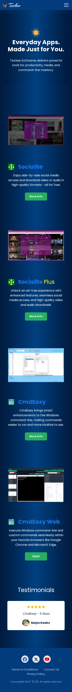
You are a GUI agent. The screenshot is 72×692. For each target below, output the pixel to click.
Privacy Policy (36, 674)
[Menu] (66, 5)
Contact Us (51, 669)
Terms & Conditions (24, 669)
